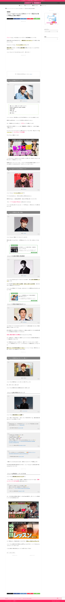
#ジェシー (18, 441)
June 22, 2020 (20, 427)
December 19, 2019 (22, 445)
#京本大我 (22, 441)
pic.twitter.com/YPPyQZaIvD (23, 453)
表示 (31, 74)
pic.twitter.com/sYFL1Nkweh (25, 488)
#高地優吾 (33, 441)
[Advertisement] (23, 28)
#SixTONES (11, 441)
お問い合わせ (35, 5)
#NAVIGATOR (15, 453)
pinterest (25, 275)
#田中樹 (25, 441)
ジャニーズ (10, 598)
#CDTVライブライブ (31, 452)
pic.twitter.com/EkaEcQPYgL (14, 442)
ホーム (21, 5)
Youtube (25, 233)
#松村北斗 (15, 441)
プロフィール (43, 5)
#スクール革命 (17, 488)
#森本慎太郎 (29, 441)
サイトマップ (28, 5)
